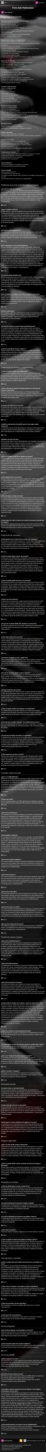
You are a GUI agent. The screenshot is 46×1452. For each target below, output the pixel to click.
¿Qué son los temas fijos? (8, 98)
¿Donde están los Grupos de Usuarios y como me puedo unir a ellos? (19, 112)
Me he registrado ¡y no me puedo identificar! (12, 27)
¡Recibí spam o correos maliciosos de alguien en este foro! (16, 128)
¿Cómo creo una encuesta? (8, 67)
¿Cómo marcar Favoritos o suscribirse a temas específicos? (17, 155)
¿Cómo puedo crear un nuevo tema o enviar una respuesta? (17, 62)
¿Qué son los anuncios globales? (9, 95)
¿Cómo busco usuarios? (7, 146)
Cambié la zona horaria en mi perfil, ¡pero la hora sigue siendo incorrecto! (20, 48)
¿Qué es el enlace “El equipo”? (9, 119)
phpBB (23, 448)
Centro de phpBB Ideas (8, 1379)
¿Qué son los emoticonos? (8, 91)
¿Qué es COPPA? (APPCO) (8, 24)
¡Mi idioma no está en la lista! (8, 50)
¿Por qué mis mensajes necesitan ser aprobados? (14, 81)
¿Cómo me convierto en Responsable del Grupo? (14, 114)
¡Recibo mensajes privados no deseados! (12, 126)
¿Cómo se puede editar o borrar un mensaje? (13, 64)
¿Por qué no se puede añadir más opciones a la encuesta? (16, 69)
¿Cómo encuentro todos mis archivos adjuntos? (13, 166)
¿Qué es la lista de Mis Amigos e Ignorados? (12, 134)
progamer (6, 1448)
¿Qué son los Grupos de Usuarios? (10, 110)
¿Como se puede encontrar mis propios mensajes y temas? (16, 148)
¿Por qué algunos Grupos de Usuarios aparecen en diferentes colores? (19, 115)
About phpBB (15, 1366)
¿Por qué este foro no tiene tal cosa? (10, 173)
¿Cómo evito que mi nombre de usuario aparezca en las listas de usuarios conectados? (20, 44)
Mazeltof (14, 1448)
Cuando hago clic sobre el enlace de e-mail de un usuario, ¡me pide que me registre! (23, 56)
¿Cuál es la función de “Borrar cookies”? (11, 36)
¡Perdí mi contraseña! (6, 32)
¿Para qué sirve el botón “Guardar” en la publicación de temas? (17, 79)
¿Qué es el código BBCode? (8, 88)
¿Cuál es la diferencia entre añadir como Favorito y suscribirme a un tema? (20, 153)
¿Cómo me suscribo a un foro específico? (12, 157)
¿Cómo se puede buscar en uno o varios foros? (13, 141)
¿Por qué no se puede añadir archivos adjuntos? (13, 74)
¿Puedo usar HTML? (6, 90)
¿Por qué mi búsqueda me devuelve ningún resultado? (15, 143)
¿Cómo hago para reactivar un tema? (11, 82)
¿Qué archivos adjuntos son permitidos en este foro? (15, 164)
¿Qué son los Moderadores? (8, 109)
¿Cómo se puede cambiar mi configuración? (12, 41)
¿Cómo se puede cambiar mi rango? (10, 55)
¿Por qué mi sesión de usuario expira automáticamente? (15, 34)
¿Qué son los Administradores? (9, 107)
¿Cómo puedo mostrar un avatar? (10, 53)
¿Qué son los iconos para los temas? (11, 101)
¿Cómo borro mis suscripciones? (9, 158)
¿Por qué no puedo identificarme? (10, 29)
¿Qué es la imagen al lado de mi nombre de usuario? (14, 51)
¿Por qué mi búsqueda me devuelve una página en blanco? (16, 144)
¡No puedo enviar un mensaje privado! (11, 124)
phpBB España (18, 1446)
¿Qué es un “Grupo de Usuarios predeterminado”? (14, 117)
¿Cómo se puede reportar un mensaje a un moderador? (15, 77)
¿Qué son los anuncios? (7, 96)
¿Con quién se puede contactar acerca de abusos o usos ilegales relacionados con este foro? (22, 176)
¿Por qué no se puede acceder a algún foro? (12, 72)
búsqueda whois (13, 1398)
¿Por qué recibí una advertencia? (9, 76)
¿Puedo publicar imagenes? (8, 93)
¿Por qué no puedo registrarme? (9, 26)
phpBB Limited (26, 1362)
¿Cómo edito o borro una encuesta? (10, 71)
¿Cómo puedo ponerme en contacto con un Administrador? (16, 178)
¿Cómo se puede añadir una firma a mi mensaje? (14, 66)
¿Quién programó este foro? (8, 172)
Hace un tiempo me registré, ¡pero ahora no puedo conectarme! (17, 31)
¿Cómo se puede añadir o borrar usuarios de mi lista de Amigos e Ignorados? (21, 135)
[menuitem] (4, 2)
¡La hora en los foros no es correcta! (10, 46)
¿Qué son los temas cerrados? (9, 100)
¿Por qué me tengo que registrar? (10, 22)
